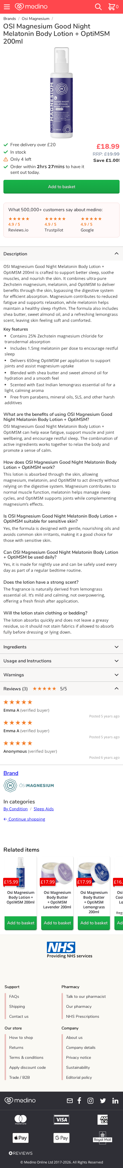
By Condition (15, 808)
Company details (81, 1047)
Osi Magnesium (35, 18)
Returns (16, 1047)
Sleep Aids (44, 808)
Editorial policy (79, 1077)
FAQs (14, 996)
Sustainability (78, 1067)
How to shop (21, 1037)
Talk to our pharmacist (86, 996)
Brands (9, 18)
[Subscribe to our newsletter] (67, 1100)
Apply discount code (27, 1067)
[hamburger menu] (7, 7)
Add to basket (61, 187)
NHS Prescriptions (82, 1016)
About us (74, 1037)
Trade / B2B (19, 1077)
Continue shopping (26, 819)
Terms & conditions (26, 1057)
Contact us (19, 1016)
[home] (43, 7)
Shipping (17, 1006)
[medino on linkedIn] (113, 1100)
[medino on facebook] (77, 1100)
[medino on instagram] (89, 1100)
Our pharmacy (79, 1006)
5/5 (35, 688)
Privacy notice (78, 1057)
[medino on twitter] (101, 1100)
